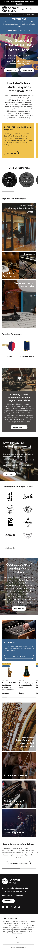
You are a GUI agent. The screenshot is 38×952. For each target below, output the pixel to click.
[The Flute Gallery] (26, 179)
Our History (19, 608)
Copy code (26, 30)
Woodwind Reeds (26, 356)
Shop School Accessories (18, 863)
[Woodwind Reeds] (26, 346)
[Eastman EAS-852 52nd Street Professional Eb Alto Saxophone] (9, 670)
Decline (18, 943)
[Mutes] (9, 346)
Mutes (9, 356)
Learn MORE (17, 427)
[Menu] (35, 9)
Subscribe (8, 901)
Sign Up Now (11, 70)
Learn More (27, 70)
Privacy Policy (17, 933)
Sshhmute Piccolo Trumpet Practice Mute (26, 685)
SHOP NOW (9, 474)
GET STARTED (11, 153)
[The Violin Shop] (9, 179)
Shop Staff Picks (19, 657)
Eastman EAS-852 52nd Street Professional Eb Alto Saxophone (9, 686)
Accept (18, 938)
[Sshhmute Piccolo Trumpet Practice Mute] (26, 670)
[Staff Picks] (19, 629)
